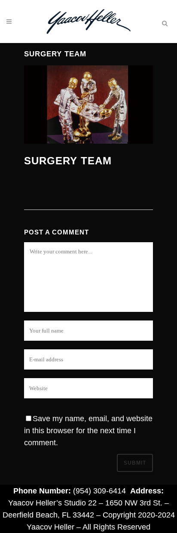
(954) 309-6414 (99, 491)
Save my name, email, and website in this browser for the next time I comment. (88, 430)
